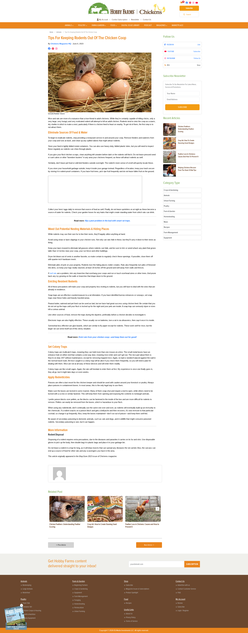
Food (112, 25)
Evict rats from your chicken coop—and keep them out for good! (108, 337)
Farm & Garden (98, 25)
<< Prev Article (61, 545)
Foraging (77, 600)
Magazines (161, 25)
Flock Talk (26, 603)
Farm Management (81, 596)
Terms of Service (132, 621)
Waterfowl (26, 592)
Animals (68, 25)
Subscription (192, 564)
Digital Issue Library (130, 25)
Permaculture (79, 607)
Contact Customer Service (187, 589)
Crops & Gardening (81, 589)
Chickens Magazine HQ (61, 44)
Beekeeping (27, 585)
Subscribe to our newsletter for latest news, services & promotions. (180, 85)
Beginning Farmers (81, 585)
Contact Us (147, 19)
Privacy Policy (130, 617)
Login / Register (183, 610)
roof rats (53, 273)
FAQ (179, 592)
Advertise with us (184, 585)
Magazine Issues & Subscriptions (137, 589)
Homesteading (79, 604)
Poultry (81, 25)
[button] (157, 509)
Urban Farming (79, 611)
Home (51, 32)
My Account (103, 19)
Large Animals (28, 589)
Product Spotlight (132, 592)
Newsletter (135, 19)
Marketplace (177, 25)
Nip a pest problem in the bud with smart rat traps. (107, 221)
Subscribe (189, 8)
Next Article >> (149, 545)
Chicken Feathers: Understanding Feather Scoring (186, 129)
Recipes (129, 603)
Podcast (148, 25)
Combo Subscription (119, 19)
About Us (129, 613)
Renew (180, 603)
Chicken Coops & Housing (32, 610)
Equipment (78, 592)
